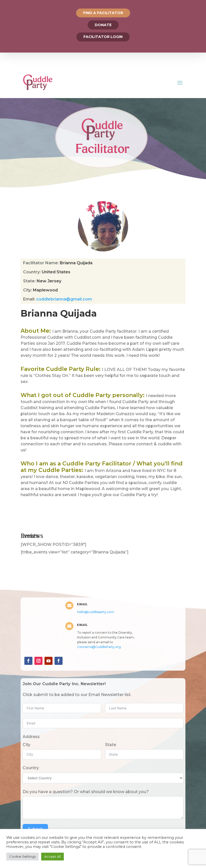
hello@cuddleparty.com (95, 612)
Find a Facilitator (103, 13)
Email (82, 604)
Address (31, 736)
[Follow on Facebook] (28, 661)
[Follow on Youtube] (48, 661)
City (26, 744)
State (110, 744)
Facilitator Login (103, 36)
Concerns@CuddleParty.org (99, 647)
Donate (103, 25)
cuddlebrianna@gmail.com (64, 299)
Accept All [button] (52, 856)
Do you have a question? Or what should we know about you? (86, 791)
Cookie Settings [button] (22, 856)
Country (31, 767)
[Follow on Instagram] (38, 661)
